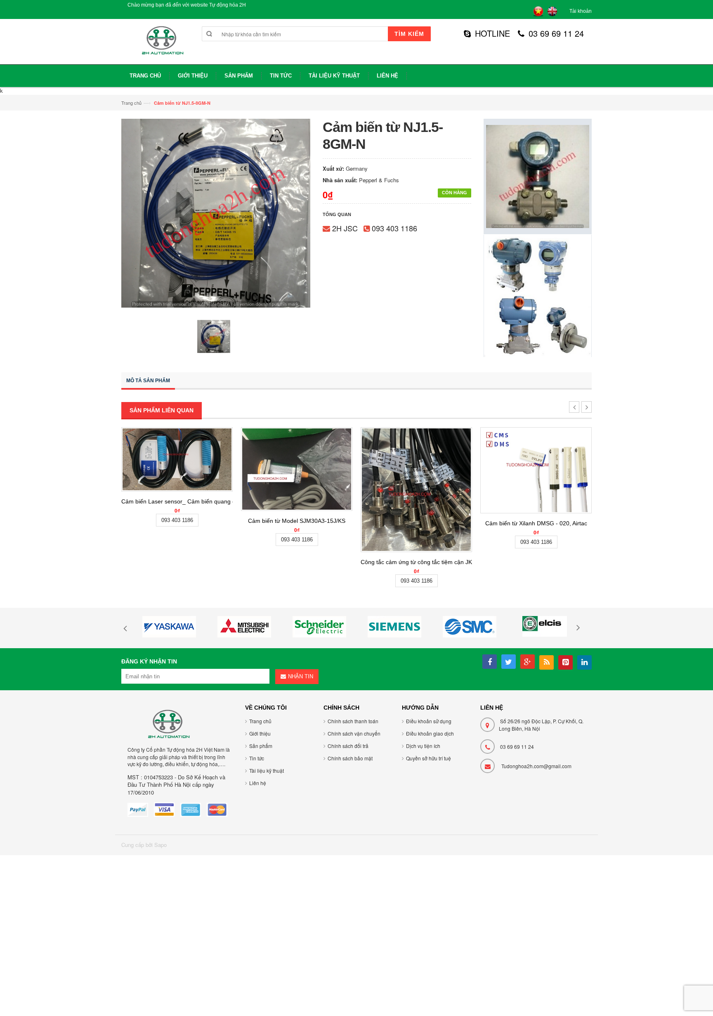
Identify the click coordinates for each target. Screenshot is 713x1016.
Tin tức (256, 758)
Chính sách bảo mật (350, 758)
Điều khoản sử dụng (428, 720)
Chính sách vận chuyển (354, 733)
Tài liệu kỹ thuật (266, 770)
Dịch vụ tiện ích (423, 745)
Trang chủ (131, 102)
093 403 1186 (394, 228)
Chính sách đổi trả (348, 745)
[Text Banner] (537, 295)
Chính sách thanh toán (353, 720)
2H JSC (345, 228)
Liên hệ (257, 782)
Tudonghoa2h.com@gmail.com (536, 765)
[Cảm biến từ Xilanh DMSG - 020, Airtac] (536, 470)
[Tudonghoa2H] (161, 44)
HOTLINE (492, 33)
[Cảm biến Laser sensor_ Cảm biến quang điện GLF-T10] (177, 459)
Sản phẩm (260, 745)
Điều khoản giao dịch (430, 733)
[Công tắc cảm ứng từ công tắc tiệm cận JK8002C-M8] (416, 489)
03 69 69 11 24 (556, 33)
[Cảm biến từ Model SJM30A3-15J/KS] (296, 469)
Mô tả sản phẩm (148, 380)
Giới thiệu (260, 733)
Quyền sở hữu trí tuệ (428, 758)
